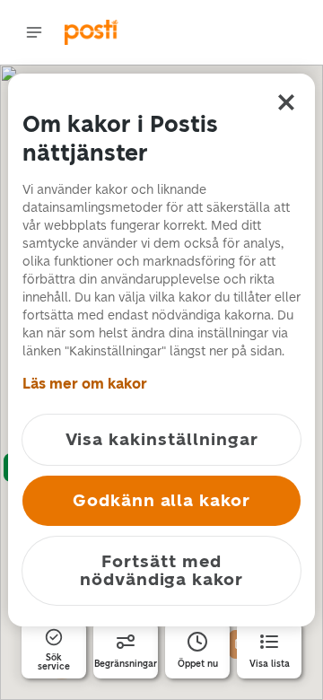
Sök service (54, 662)
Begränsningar (125, 664)
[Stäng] (286, 102)
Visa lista (269, 664)
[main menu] (34, 32)
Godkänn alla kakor (161, 500)
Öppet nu (198, 664)
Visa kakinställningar (161, 439)
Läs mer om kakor (84, 383)
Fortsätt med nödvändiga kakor (161, 570)
